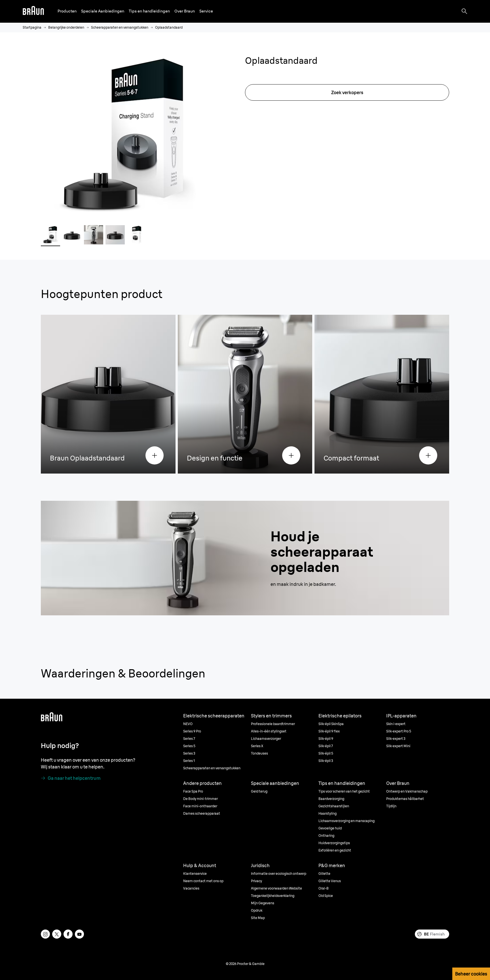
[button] (67, 11)
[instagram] (45, 934)
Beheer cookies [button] (471, 974)
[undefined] (33, 11)
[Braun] (33, 11)
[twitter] (56, 934)
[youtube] (79, 934)
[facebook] (68, 934)
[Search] (464, 11)
